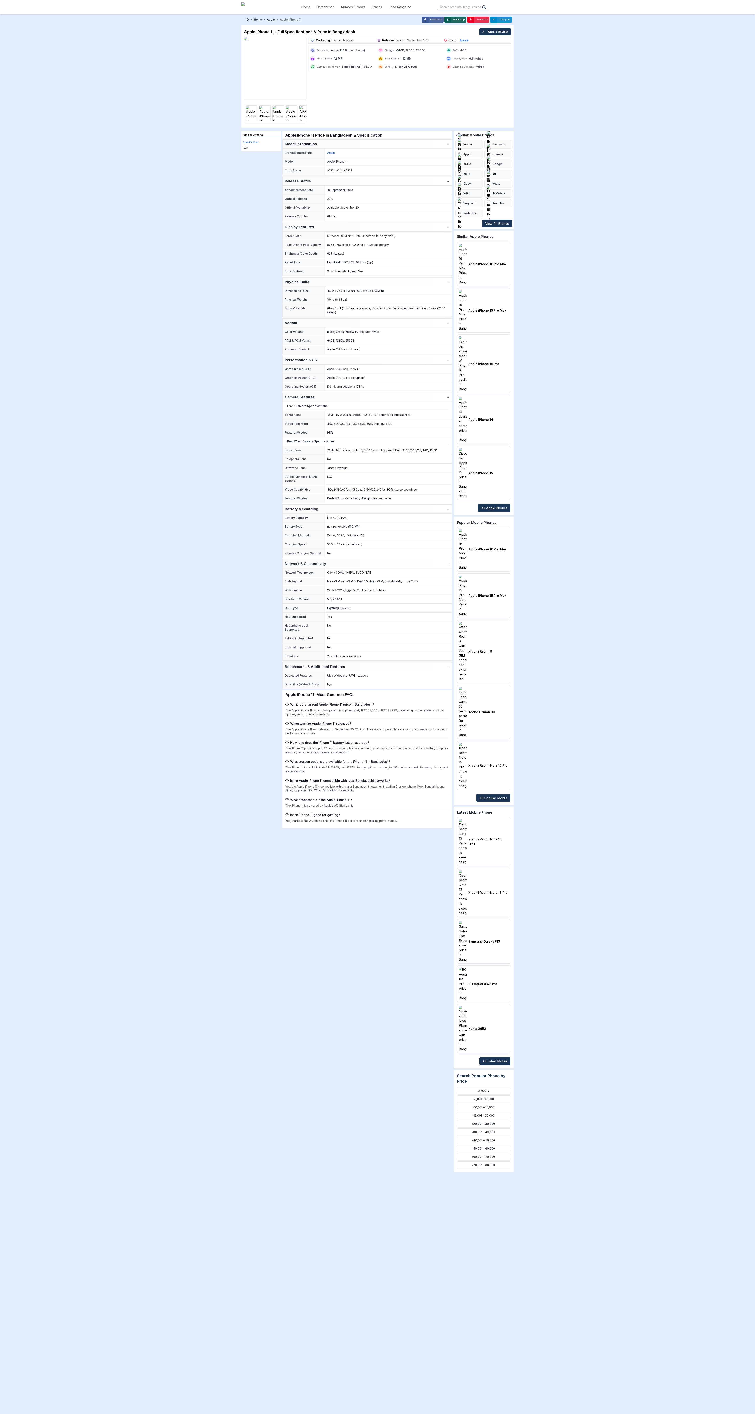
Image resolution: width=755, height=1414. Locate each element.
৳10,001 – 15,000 (483, 1107)
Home (305, 7)
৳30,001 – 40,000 (483, 1132)
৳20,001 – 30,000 (483, 1123)
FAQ (245, 147)
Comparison (326, 7)
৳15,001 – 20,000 (483, 1115)
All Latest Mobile (494, 1061)
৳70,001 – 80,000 (483, 1165)
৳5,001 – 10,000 (484, 1099)
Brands (376, 7)
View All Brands (497, 224)
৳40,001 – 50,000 (483, 1140)
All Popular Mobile (493, 798)
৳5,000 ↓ (484, 1090)
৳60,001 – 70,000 (483, 1156)
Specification (250, 142)
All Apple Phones (494, 508)
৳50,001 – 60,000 (483, 1148)
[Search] (484, 7)
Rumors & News (353, 7)
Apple (464, 40)
